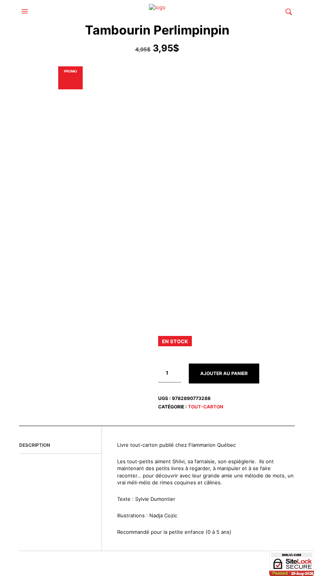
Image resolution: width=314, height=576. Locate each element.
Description (34, 445)
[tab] (60, 446)
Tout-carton (205, 407)
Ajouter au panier (224, 373)
